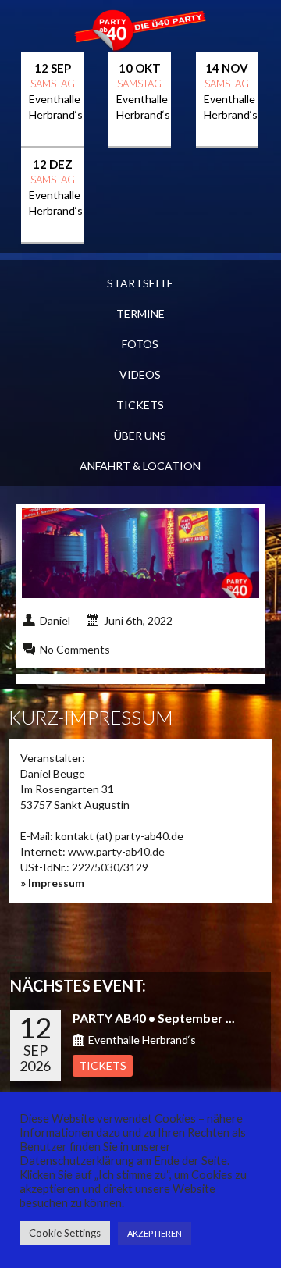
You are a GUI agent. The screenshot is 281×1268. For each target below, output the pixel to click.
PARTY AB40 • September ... (154, 1017)
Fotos (140, 344)
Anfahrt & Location (140, 465)
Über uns (140, 435)
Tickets (140, 404)
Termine (140, 313)
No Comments (75, 649)
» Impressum (52, 882)
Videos (140, 374)
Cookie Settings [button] (65, 1233)
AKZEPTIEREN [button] (154, 1233)
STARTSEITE (140, 283)
